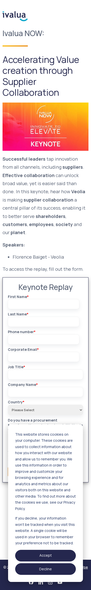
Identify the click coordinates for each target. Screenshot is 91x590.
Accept (45, 555)
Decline (45, 569)
